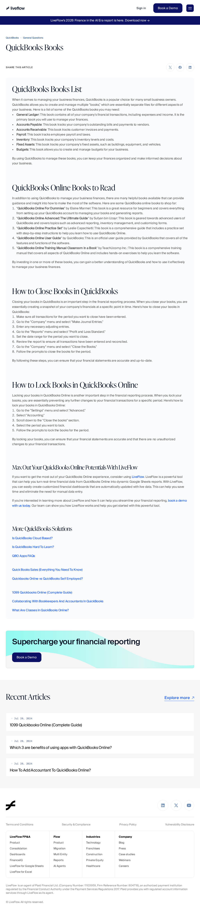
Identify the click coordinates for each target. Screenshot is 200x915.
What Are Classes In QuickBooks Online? (40, 610)
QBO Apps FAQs (23, 556)
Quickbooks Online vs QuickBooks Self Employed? (47, 579)
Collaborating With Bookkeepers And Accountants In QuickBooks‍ (57, 601)
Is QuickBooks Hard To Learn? (33, 547)
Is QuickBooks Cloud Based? (32, 538)
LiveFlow (138, 477)
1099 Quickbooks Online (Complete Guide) (42, 592)
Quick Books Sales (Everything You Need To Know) (47, 570)
